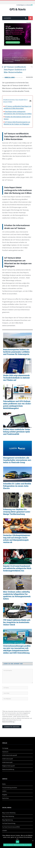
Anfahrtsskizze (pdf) (7, 759)
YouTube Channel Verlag (8, 823)
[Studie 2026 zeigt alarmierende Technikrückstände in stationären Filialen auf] (17, 366)
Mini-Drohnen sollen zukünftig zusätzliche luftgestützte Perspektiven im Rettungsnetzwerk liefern (17, 595)
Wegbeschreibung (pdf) (8, 766)
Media (4, 784)
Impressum (5, 752)
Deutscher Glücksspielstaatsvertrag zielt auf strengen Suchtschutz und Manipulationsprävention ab (17, 538)
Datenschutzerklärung (8, 722)
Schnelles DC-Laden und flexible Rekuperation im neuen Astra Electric (17, 485)
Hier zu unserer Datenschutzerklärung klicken (17, 845)
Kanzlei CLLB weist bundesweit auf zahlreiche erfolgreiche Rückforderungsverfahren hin (17, 568)
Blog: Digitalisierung (7, 820)
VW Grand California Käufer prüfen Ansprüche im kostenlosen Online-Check (17, 622)
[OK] (33, 840)
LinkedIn (4, 830)
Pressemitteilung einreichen (9, 787)
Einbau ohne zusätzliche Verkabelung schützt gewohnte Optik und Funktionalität (17, 431)
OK (17, 841)
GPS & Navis (18, 9)
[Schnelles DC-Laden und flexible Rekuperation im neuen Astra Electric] (17, 474)
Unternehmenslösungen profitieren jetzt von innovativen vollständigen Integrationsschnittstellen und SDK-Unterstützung (17, 649)
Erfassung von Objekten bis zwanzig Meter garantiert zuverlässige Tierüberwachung (17, 511)
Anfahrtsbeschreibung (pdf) (9, 755)
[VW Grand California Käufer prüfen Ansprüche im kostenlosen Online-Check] (17, 610)
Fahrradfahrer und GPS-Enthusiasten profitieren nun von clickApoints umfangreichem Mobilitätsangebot (17, 404)
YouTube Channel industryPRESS (11, 827)
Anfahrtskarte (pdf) (7, 762)
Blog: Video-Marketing (8, 816)
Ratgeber (4, 794)
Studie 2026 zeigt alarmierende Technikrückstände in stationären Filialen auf (16, 377)
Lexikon (4, 791)
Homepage (5, 748)
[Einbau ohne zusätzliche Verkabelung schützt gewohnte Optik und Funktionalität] (17, 420)
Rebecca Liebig (10, 77)
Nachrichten (29, 77)
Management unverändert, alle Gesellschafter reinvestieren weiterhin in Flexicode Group (17, 460)
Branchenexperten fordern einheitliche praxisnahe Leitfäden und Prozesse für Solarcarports (16, 351)
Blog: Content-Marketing (8, 813)
